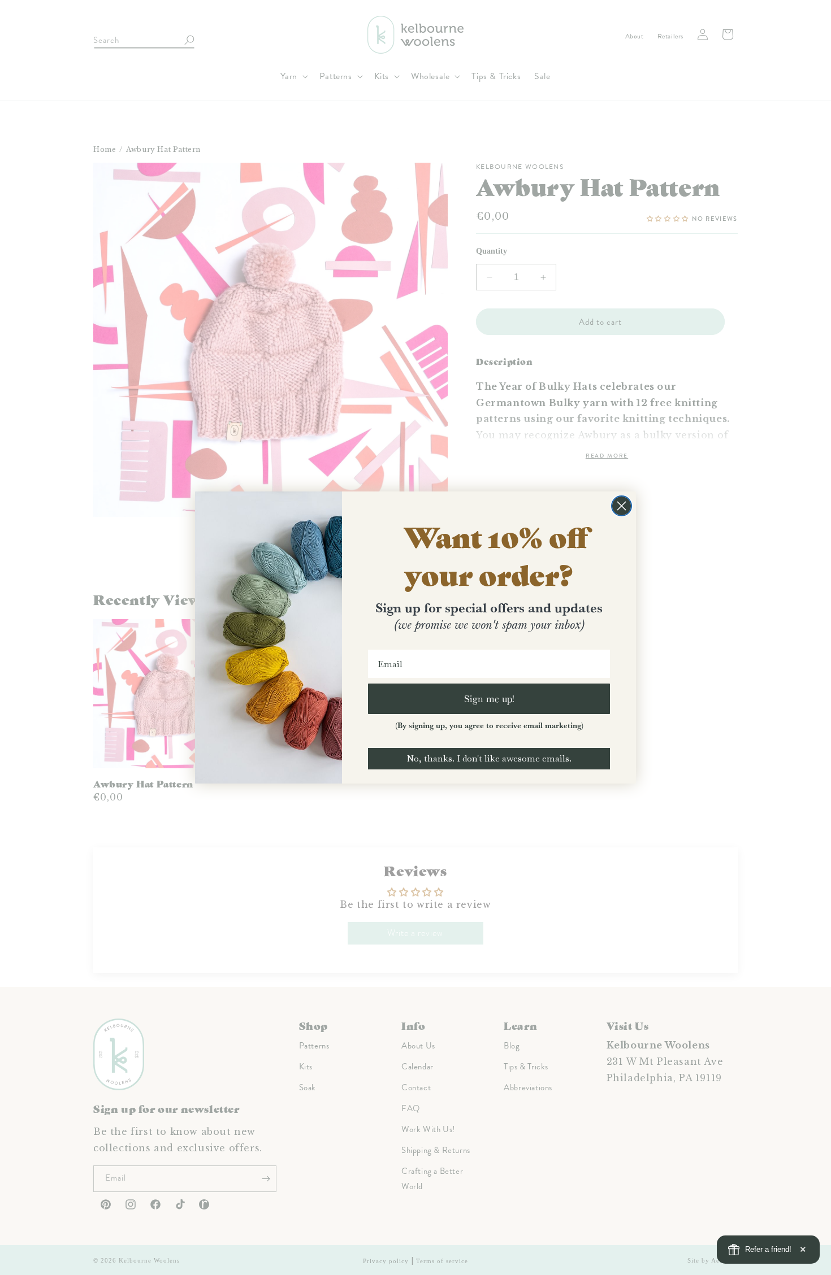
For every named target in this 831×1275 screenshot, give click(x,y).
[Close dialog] (621, 506)
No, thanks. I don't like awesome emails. (489, 758)
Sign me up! (489, 698)
